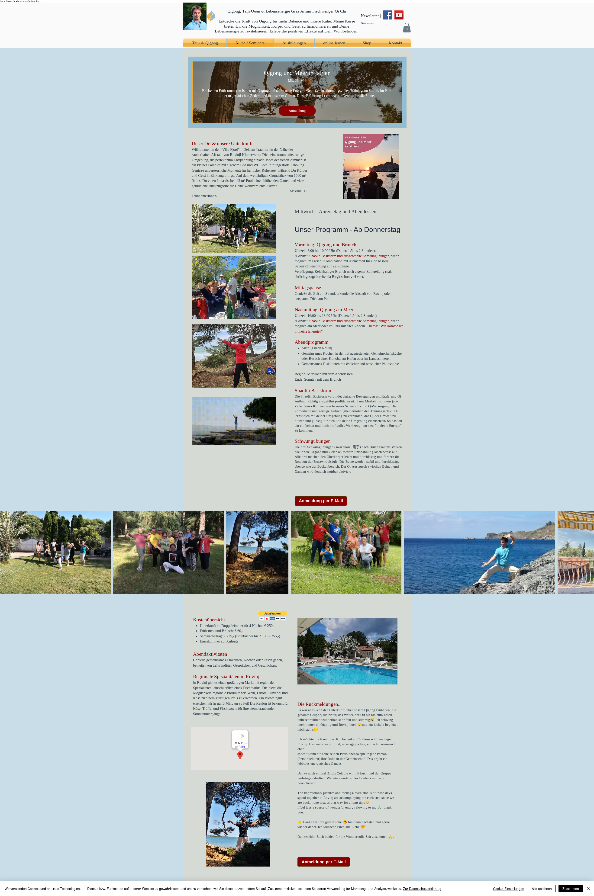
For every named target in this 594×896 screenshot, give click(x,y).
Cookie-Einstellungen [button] (508, 888)
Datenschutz (367, 23)
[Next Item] (586, 552)
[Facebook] (387, 14)
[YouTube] (399, 14)
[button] (407, 27)
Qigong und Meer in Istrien (297, 73)
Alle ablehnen (542, 888)
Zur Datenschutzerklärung (422, 888)
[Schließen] (588, 888)
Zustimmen (570, 888)
